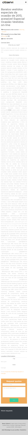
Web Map (17, 425)
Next (14, 400)
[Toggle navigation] (26, 2)
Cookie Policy (5, 425)
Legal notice (14, 423)
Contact (12, 425)
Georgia (4, 36)
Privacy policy (21, 423)
